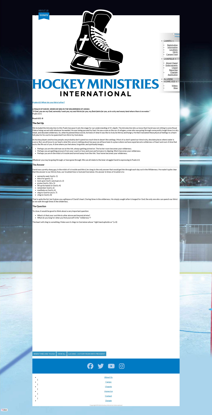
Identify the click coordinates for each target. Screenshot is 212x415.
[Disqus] (106, 254)
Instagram (122, 366)
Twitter (101, 366)
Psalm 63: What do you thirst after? (48, 102)
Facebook (90, 366)
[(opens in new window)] (4, 410)
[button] (44, 354)
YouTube (111, 366)
